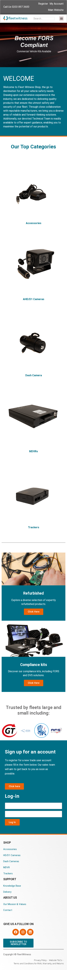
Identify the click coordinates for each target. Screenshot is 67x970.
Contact (7, 910)
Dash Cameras (11, 861)
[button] (61, 18)
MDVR (6, 867)
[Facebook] (15, 932)
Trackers (8, 873)
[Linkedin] (30, 932)
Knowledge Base (12, 885)
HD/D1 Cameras (11, 855)
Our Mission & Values (14, 904)
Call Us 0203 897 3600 (16, 6)
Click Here (33, 611)
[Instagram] (23, 932)
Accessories (10, 849)
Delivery (7, 891)
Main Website (56, 9)
